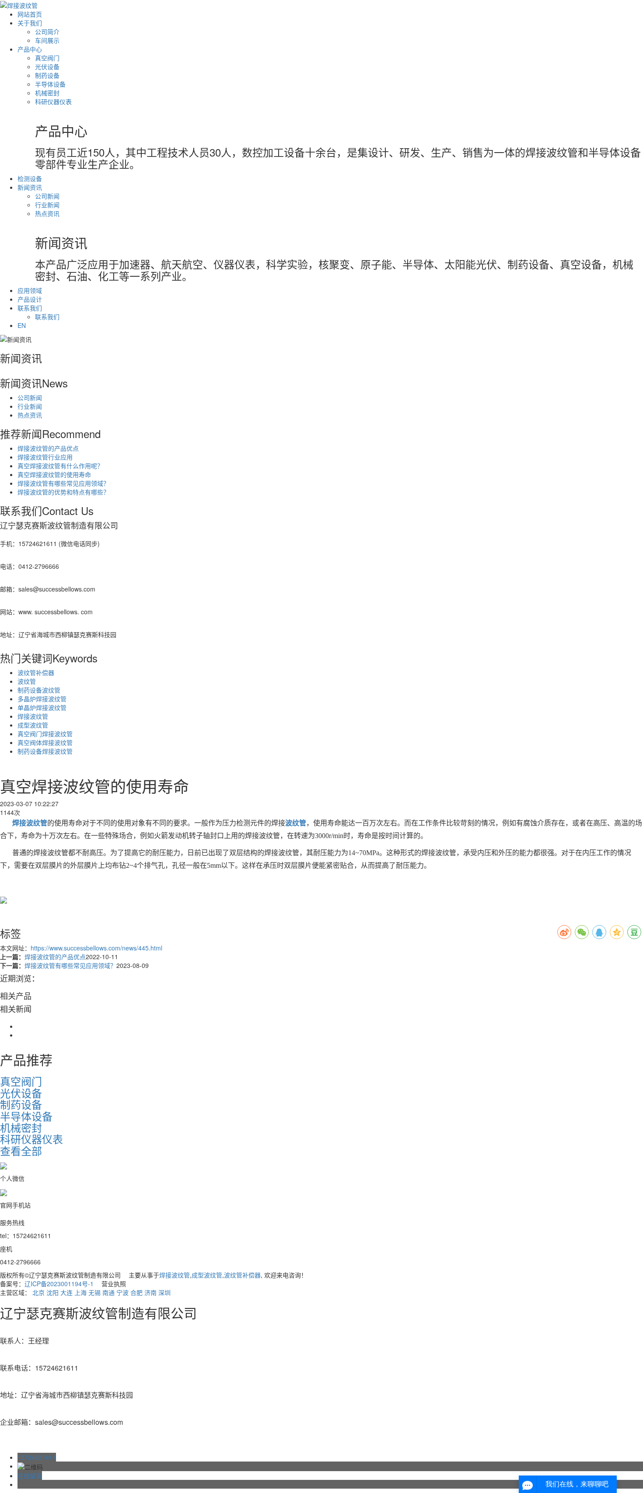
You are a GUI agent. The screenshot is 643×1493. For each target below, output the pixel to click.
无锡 (94, 1292)
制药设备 (47, 75)
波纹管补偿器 (35, 672)
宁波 (122, 1292)
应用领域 (29, 290)
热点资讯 (47, 213)
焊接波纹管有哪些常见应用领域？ (63, 483)
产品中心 (29, 49)
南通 (108, 1292)
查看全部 (21, 1150)
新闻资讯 (29, 187)
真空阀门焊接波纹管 (45, 733)
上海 (80, 1292)
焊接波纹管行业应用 (45, 456)
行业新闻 (47, 204)
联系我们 (29, 307)
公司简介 (47, 31)
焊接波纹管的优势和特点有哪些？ (63, 491)
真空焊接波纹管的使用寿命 (54, 474)
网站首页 (29, 14)
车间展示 (47, 40)
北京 (38, 1292)
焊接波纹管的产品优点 (48, 448)
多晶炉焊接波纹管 (41, 698)
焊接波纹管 (32, 716)
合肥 (136, 1292)
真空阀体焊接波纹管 (45, 742)
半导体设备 (50, 84)
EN (21, 325)
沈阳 (52, 1292)
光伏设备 (47, 66)
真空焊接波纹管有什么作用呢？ (60, 465)
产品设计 (29, 299)
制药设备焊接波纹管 (45, 751)
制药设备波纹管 (38, 690)
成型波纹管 (32, 724)
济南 (150, 1292)
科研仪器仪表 (53, 101)
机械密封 (47, 92)
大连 (66, 1292)
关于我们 (29, 22)
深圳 (164, 1292)
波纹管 (26, 681)
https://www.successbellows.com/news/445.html (96, 947)
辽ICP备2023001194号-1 (59, 1283)
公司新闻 (47, 195)
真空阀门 (47, 57)
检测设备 (29, 178)
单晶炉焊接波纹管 (41, 707)
